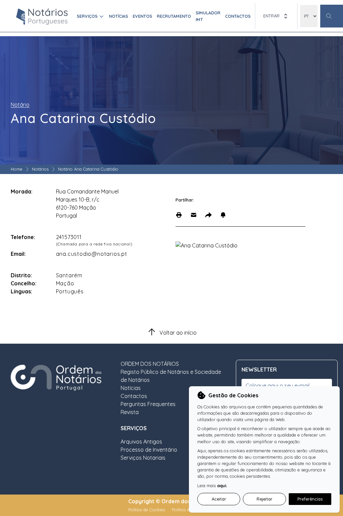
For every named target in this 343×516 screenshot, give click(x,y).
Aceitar (219, 499)
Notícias (118, 16)
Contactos (238, 16)
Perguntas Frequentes (148, 404)
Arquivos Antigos (141, 441)
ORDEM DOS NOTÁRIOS (150, 363)
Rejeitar (264, 499)
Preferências (310, 499)
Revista (130, 412)
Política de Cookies (147, 509)
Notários (40, 169)
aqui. (222, 485)
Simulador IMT (208, 16)
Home (16, 169)
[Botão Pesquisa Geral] (331, 16)
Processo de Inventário (149, 449)
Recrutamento (174, 16)
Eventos (142, 16)
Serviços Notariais (143, 457)
